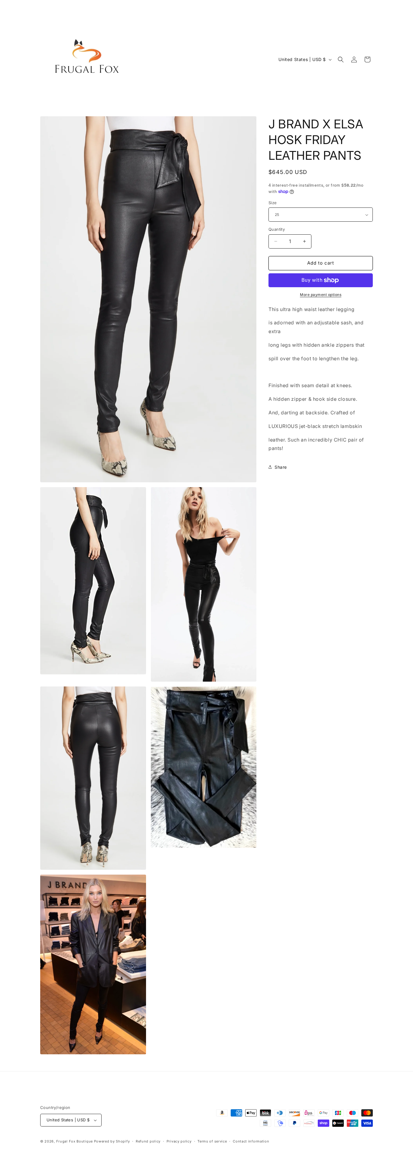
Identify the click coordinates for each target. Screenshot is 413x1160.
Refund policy (148, 1141)
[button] (340, 59)
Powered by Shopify (112, 1141)
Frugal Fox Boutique (75, 1141)
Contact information (251, 1141)
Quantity (276, 229)
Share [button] (281, 467)
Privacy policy (179, 1141)
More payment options (320, 294)
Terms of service (212, 1141)
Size (272, 202)
